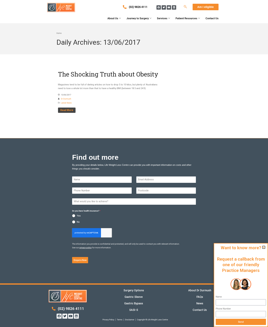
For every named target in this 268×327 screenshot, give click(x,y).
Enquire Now (80, 260)
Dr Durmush (66, 99)
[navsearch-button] (185, 7)
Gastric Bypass (133, 303)
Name (219, 296)
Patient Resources (186, 18)
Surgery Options (133, 290)
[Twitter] (164, 7)
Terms (119, 320)
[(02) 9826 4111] (125, 7)
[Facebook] (158, 7)
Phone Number (223, 308)
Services (162, 18)
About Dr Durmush (199, 290)
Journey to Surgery (137, 18)
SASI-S (133, 309)
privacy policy (85, 247)
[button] (264, 247)
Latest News (66, 103)
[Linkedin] (174, 7)
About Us (112, 18)
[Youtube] (169, 7)
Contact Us (212, 18)
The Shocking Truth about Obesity (108, 74)
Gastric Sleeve (134, 296)
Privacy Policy (108, 320)
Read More (66, 110)
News (199, 303)
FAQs (200, 296)
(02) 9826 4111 (138, 7)
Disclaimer (129, 320)
